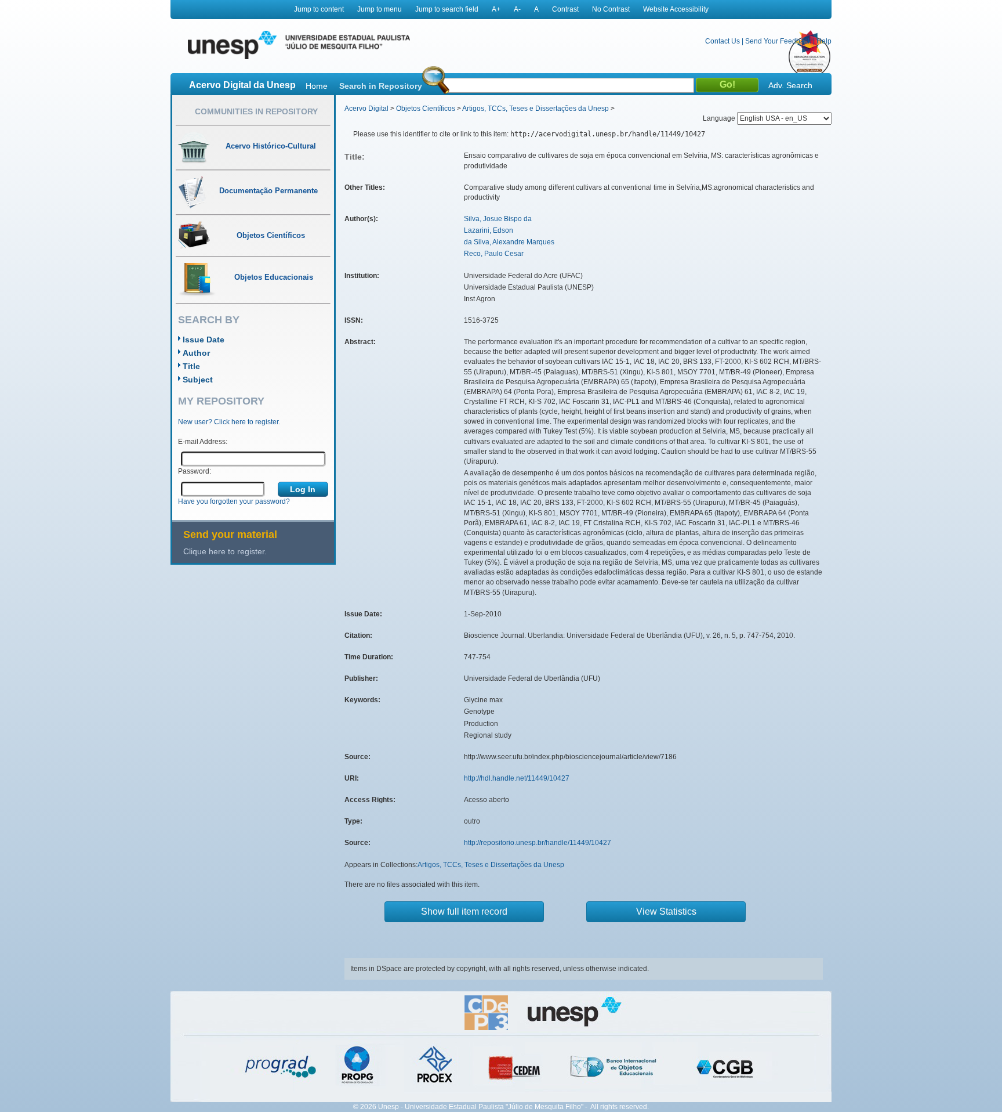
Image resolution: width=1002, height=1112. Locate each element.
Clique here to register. (225, 551)
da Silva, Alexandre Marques (509, 242)
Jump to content (319, 9)
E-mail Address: (202, 442)
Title (191, 366)
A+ (496, 9)
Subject (198, 379)
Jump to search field (446, 9)
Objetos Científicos (425, 108)
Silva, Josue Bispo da (498, 219)
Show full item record (464, 911)
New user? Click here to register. (229, 422)
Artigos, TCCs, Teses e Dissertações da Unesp (535, 108)
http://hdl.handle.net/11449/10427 (516, 778)
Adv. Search (790, 85)
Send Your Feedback (778, 41)
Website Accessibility (676, 9)
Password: (194, 471)
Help (824, 41)
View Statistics (666, 911)
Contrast (565, 9)
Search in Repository (380, 86)
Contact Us (722, 41)
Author (196, 353)
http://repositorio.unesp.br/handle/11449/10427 (537, 843)
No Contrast (611, 9)
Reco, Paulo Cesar (494, 254)
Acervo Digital (366, 108)
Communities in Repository (256, 111)
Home (317, 86)
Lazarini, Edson (488, 230)
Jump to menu (379, 9)
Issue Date (203, 339)
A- (517, 9)
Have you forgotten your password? (234, 501)
